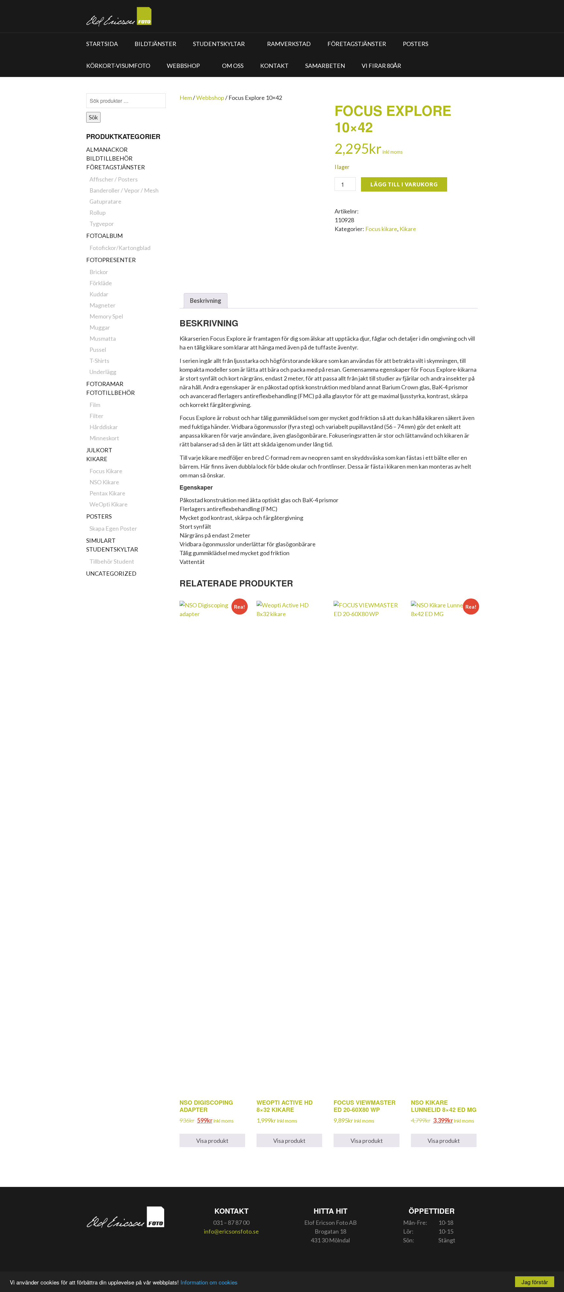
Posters (415, 43)
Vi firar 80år (381, 65)
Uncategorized (111, 573)
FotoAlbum (104, 235)
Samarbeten (325, 65)
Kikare (96, 458)
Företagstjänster (356, 43)
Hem (186, 97)
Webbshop (183, 65)
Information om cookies (209, 1282)
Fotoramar (104, 383)
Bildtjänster (155, 43)
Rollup (97, 212)
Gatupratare (105, 201)
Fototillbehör (110, 392)
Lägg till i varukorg (404, 184)
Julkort (99, 450)
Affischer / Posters (113, 179)
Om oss (232, 65)
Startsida (102, 43)
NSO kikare (104, 482)
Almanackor (107, 149)
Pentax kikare (107, 493)
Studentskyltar (219, 43)
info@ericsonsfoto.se (231, 1231)
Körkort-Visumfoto (118, 65)
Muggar (99, 327)
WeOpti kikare (108, 504)
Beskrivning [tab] (205, 300)
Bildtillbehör (109, 158)
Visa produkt (212, 1140)
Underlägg (102, 371)
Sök (93, 117)
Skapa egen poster (113, 528)
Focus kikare (105, 471)
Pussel (97, 349)
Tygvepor (101, 223)
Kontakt (274, 65)
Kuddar (98, 294)
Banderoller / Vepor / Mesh (124, 190)
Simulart (101, 540)
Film (94, 404)
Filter (96, 415)
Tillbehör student (111, 561)
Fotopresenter (111, 259)
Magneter (102, 305)
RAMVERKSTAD (289, 43)
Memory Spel (106, 316)
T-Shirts (99, 360)
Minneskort (104, 438)
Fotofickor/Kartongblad (119, 247)
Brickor (98, 271)
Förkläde (100, 283)
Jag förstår (535, 1282)
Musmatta (102, 338)
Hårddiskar (103, 426)
